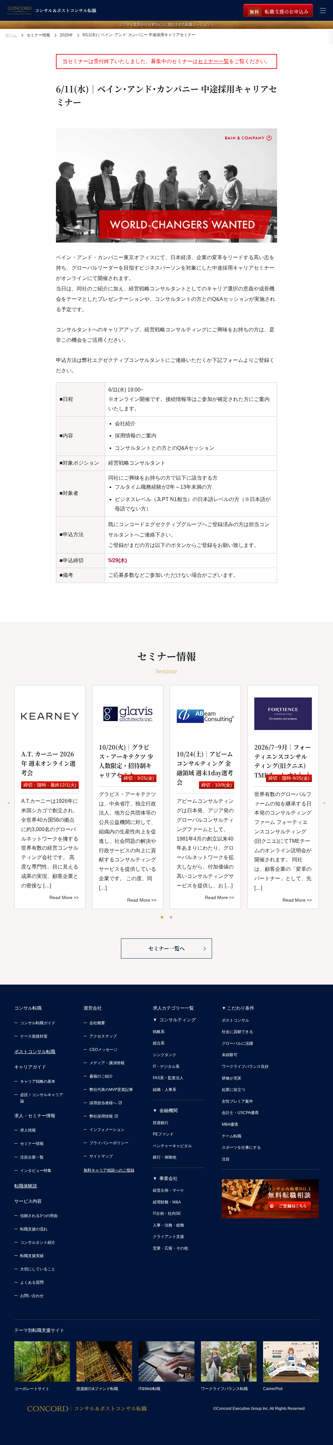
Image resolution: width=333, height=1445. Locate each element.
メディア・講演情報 (107, 1063)
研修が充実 (231, 1078)
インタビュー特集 (35, 1170)
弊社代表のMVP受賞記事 (111, 1089)
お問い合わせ (32, 1295)
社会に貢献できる (237, 1031)
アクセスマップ (103, 1036)
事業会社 (168, 1178)
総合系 (159, 1043)
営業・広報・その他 (170, 1248)
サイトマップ (101, 1156)
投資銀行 (160, 1122)
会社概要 (97, 1023)
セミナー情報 (32, 1143)
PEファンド (163, 1134)
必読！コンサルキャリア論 (41, 1098)
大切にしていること (37, 1269)
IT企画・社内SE (167, 1213)
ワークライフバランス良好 (245, 1066)
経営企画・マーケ (168, 1190)
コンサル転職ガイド (37, 1023)
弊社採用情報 (101, 1116)
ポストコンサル (235, 1020)
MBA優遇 (230, 1124)
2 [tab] (171, 917)
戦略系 (159, 1031)
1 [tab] (162, 917)
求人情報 (28, 1130)
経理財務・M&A (167, 1202)
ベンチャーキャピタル (172, 1146)
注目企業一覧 (32, 1157)
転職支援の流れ (33, 1229)
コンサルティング (177, 1019)
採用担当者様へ (103, 1103)
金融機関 (168, 1110)
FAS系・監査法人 (168, 1078)
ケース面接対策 (33, 1036)
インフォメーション (107, 1129)
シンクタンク (164, 1055)
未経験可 (229, 1055)
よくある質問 (32, 1282)
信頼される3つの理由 (39, 1215)
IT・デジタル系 (166, 1066)
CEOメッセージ (103, 1049)
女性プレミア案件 (237, 1101)
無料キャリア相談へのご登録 (109, 1170)
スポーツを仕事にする (241, 1147)
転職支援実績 (32, 1255)
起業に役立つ (233, 1089)
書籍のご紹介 (101, 1076)
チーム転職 (231, 1136)
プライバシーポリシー (108, 1143)
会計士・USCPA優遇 (240, 1112)
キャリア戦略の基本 (37, 1081)
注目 (226, 1159)
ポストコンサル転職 (34, 1051)
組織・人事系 (164, 1089)
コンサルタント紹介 (37, 1242)
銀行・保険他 (164, 1157)
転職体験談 (25, 1185)
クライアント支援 (168, 1236)
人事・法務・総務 (168, 1225)
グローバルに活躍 (237, 1043)
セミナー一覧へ (166, 948)
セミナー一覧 (213, 61)
